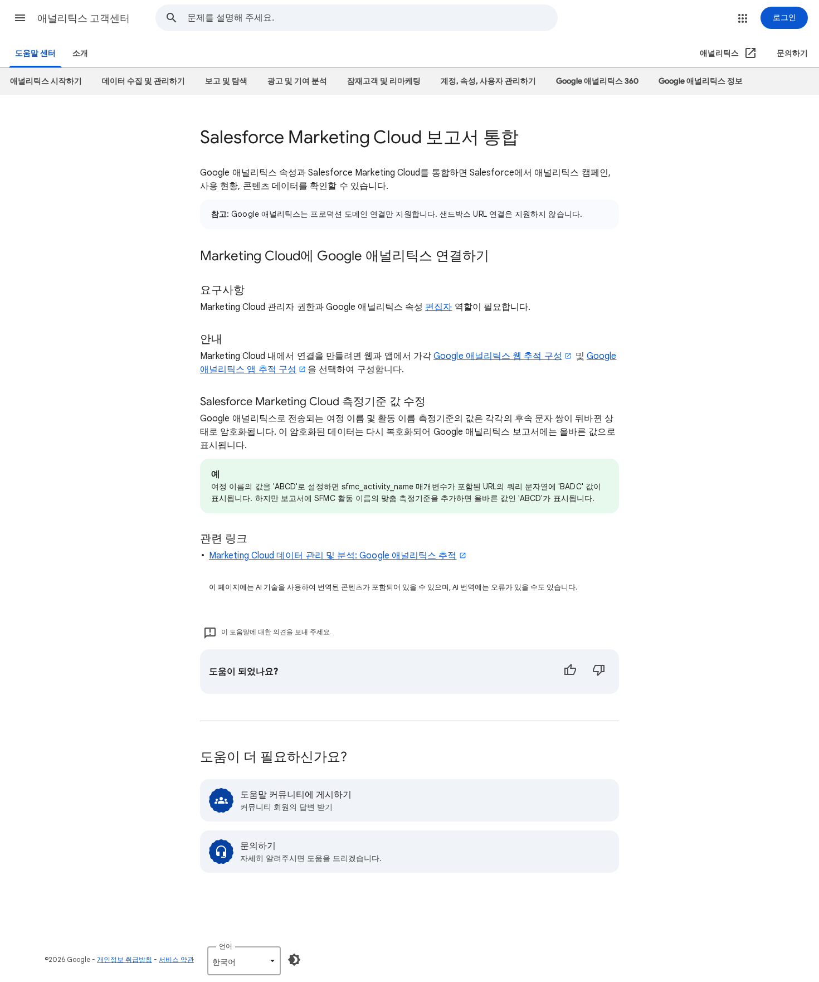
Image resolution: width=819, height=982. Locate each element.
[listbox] (244, 960)
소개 (80, 53)
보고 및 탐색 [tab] (226, 81)
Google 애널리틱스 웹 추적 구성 (497, 356)
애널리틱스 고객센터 (83, 18)
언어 (225, 946)
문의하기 (792, 53)
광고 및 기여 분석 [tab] (297, 81)
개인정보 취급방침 (124, 959)
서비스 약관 (176, 959)
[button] (20, 17)
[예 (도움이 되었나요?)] (570, 671)
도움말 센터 (35, 53)
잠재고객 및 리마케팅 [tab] (384, 81)
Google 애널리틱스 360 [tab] (597, 81)
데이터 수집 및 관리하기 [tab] (143, 81)
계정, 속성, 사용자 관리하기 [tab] (488, 81)
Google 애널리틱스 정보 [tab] (701, 81)
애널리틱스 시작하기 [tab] (46, 81)
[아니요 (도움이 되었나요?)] (599, 671)
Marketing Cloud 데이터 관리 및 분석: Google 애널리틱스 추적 (333, 555)
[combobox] (372, 18)
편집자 (438, 307)
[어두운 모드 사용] (294, 959)
